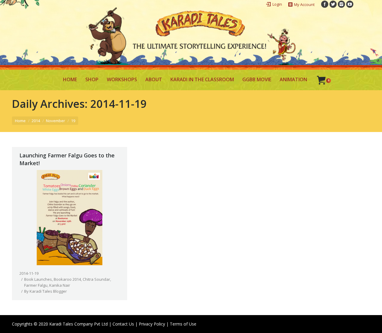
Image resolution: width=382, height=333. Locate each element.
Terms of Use (183, 324)
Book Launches (38, 279)
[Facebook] (324, 4)
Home (20, 120)
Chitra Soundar (96, 279)
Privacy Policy (152, 324)
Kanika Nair (59, 285)
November (55, 120)
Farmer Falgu (35, 285)
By (45, 291)
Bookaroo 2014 (67, 279)
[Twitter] (333, 4)
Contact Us (123, 324)
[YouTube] (349, 4)
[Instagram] (341, 4)
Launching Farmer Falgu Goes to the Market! (67, 159)
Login (277, 4)
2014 (36, 120)
